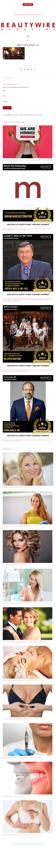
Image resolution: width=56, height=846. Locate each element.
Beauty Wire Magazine (28, 26)
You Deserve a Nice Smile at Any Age (14, 796)
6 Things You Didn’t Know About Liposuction (17, 526)
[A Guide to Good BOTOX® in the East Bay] (28, 546)
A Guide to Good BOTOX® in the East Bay (15, 564)
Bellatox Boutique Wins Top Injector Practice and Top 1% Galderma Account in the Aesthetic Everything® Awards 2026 (28, 370)
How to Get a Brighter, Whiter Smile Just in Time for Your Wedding (24, 641)
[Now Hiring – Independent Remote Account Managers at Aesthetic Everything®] (28, 142)
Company (5, 101)
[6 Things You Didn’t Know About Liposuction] (28, 508)
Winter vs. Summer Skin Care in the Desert (16, 603)
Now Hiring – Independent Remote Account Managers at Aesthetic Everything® (28, 160)
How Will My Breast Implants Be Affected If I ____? (18, 719)
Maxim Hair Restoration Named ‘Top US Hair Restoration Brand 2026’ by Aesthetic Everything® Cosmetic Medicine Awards (28, 229)
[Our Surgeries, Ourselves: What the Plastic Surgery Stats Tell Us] (28, 739)
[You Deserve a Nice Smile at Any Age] (28, 778)
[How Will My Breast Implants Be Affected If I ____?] (28, 701)
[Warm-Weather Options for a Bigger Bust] (28, 817)
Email (4, 96)
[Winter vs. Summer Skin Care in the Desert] (28, 585)
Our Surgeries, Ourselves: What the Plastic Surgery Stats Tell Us (23, 757)
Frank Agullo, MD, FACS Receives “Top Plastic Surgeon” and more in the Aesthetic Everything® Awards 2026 (28, 440)
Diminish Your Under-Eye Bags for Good (15, 487)
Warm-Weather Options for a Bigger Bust (16, 834)
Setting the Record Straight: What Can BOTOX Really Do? (20, 680)
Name (4, 90)
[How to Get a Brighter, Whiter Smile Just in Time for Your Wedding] (28, 624)
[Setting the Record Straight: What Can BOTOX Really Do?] (28, 662)
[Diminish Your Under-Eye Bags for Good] (28, 469)
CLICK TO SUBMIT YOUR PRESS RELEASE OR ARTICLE (22, 115)
